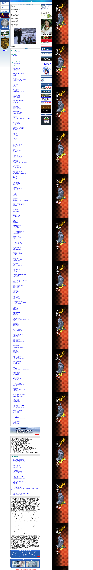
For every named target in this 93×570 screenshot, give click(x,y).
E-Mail (38, 556)
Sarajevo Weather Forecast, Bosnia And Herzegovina (46, 63)
